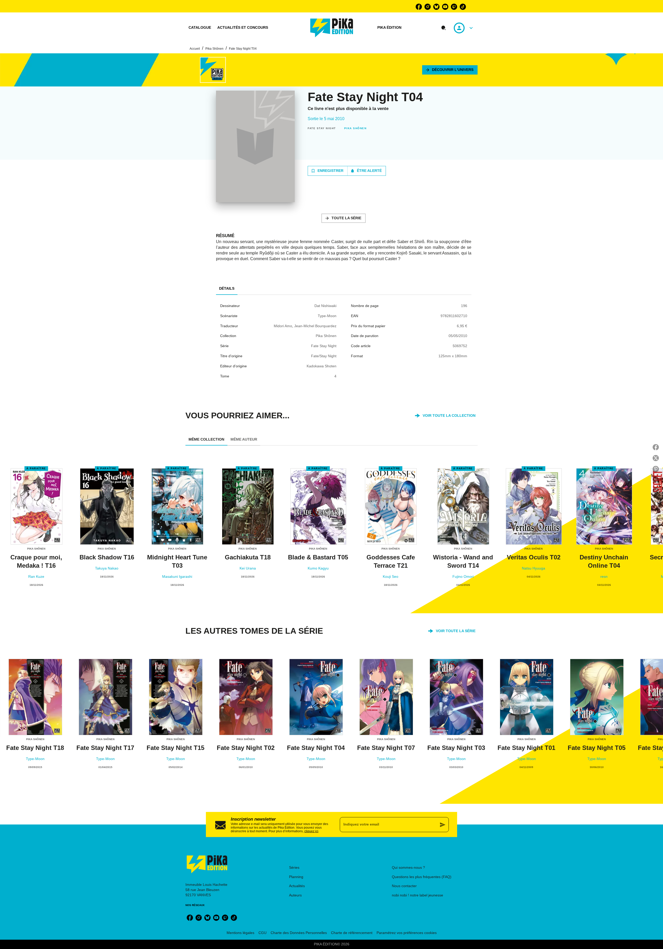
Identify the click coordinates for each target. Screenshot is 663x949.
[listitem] (418, 6)
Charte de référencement (351, 933)
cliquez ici (311, 831)
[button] (450, 70)
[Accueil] (332, 28)
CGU (262, 933)
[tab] (199, 27)
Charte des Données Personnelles (299, 933)
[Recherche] (443, 27)
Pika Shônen (214, 48)
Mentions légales (240, 933)
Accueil (195, 48)
